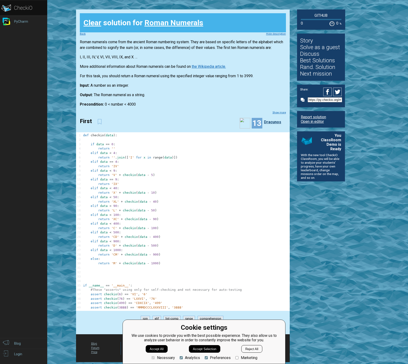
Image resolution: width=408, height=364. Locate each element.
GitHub (320, 15)
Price (94, 352)
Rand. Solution (317, 67)
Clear (92, 22)
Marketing (249, 357)
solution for (143, 22)
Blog (94, 343)
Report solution (313, 117)
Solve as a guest (320, 47)
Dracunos (272, 122)
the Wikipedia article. (209, 66)
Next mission (316, 73)
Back (83, 33)
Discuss (309, 54)
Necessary (166, 357)
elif (157, 318)
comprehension (210, 318)
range (189, 318)
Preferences (220, 357)
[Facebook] (328, 92)
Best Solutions (317, 60)
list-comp (172, 318)
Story (306, 40)
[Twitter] (337, 92)
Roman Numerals (173, 22)
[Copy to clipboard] (304, 99)
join (145, 318)
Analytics (192, 357)
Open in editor (312, 121)
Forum (95, 348)
